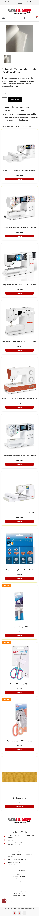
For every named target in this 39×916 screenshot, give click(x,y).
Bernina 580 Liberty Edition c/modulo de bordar (19, 170)
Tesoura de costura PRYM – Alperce (19, 741)
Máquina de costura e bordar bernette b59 (19, 513)
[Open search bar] (14, 18)
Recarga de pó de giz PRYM (19, 627)
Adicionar (15, 100)
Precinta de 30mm (19, 798)
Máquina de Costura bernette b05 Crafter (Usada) (19, 399)
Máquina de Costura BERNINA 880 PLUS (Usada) (19, 285)
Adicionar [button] (19, 179)
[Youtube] (24, 913)
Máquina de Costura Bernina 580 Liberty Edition (19, 227)
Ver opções (19, 806)
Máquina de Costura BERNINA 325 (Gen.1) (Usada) (19, 342)
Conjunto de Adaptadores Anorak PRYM (19, 570)
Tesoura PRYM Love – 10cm (19, 684)
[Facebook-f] (15, 913)
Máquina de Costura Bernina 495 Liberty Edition (19, 456)
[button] (3, 18)
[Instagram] (19, 913)
